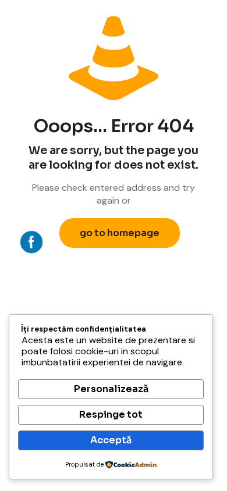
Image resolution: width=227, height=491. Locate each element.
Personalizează (111, 389)
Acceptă (111, 440)
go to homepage (119, 233)
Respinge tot (111, 414)
